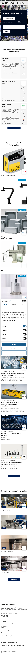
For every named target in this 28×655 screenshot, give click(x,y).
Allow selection (14, 348)
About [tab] (23, 304)
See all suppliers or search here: (12, 22)
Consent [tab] (5, 304)
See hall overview (9, 18)
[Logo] (11, 3)
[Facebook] (2, 617)
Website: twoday (4, 652)
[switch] (25, 330)
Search (6, 31)
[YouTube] (7, 617)
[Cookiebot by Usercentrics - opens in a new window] (21, 301)
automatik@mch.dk (7, 636)
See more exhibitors (14, 128)
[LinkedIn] (4, 617)
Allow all (14, 344)
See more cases (14, 579)
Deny (14, 353)
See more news (14, 476)
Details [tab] (14, 304)
